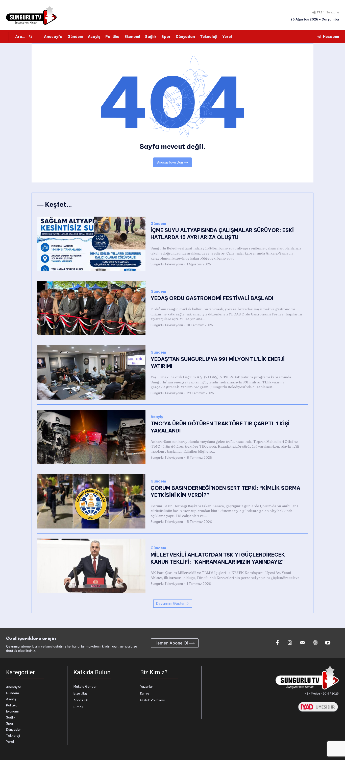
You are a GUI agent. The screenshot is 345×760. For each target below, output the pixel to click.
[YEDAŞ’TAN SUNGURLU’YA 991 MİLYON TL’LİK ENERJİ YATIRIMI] (91, 372)
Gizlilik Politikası (152, 700)
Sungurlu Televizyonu (167, 264)
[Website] (315, 643)
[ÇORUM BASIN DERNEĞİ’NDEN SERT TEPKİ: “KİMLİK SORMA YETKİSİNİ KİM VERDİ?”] (91, 501)
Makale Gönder (85, 686)
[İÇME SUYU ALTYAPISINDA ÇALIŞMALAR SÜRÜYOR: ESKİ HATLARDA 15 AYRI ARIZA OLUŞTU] (91, 244)
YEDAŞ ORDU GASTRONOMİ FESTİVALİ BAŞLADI (212, 298)
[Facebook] (277, 643)
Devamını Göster (170, 603)
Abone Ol (80, 700)
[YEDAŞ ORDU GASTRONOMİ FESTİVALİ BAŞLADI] (91, 308)
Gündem (158, 224)
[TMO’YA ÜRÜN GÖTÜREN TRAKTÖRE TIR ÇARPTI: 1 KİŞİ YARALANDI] (91, 437)
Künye (144, 693)
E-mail (78, 707)
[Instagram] (290, 643)
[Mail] (303, 643)
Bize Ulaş (80, 693)
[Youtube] (328, 643)
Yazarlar (146, 686)
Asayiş (157, 417)
